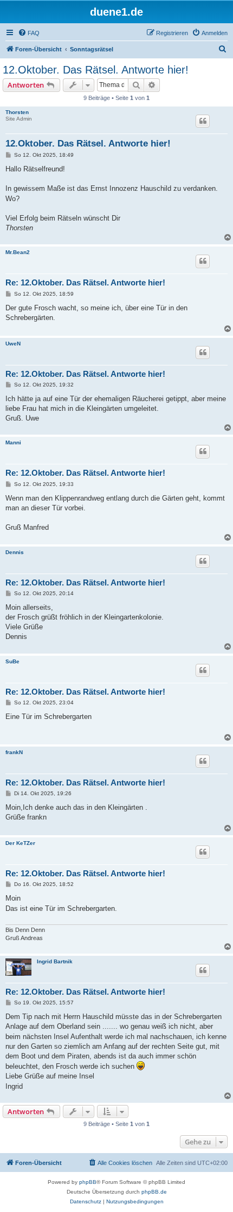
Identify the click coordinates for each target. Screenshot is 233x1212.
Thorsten (17, 112)
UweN (13, 344)
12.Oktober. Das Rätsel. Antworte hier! (96, 70)
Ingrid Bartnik (55, 961)
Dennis (14, 552)
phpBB (87, 1182)
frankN (14, 752)
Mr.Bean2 (17, 252)
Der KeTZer (20, 843)
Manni (13, 442)
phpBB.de (154, 1192)
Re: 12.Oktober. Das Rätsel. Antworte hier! (85, 282)
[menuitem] (29, 32)
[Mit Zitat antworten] (203, 121)
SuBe (12, 661)
